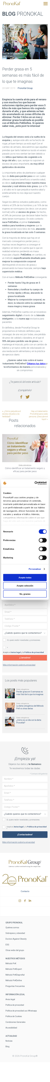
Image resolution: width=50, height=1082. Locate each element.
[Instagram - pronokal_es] (20, 901)
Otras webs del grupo (15, 950)
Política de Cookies (14, 1016)
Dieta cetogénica (13, 53)
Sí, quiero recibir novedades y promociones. (24, 640)
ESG (7, 944)
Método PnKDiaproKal (15, 975)
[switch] (43, 540)
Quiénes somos (12, 927)
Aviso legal (16, 652)
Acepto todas (25, 577)
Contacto (25, 891)
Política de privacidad (34, 652)
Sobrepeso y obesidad (15, 933)
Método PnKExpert (14, 969)
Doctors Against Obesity (16, 939)
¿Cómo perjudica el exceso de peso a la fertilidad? (11, 414)
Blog (7, 1046)
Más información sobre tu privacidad (19, 665)
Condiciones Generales (15, 1022)
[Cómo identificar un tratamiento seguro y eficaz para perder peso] (25, 448)
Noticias (8, 56)
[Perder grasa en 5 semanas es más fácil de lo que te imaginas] (25, 42)
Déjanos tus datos (36, 363)
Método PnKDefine (14, 980)
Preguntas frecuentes (15, 986)
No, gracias (25, 594)
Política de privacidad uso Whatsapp (21, 1010)
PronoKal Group (25, 88)
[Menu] (45, 3)
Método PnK (11, 963)
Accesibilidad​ (11, 1028)
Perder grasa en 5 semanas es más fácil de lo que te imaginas (23, 75)
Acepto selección (25, 585)
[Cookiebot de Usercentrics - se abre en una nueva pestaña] (35, 483)
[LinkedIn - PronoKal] (30, 901)
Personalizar (35, 569)
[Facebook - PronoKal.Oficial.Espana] (25, 901)
